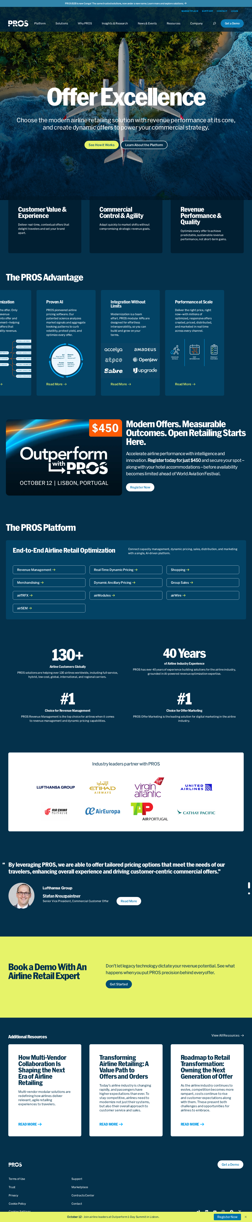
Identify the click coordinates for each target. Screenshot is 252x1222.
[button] (245, 1217)
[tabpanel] (119, 885)
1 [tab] (249, 885)
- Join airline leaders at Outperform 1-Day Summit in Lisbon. (113, 1216)
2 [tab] (249, 893)
